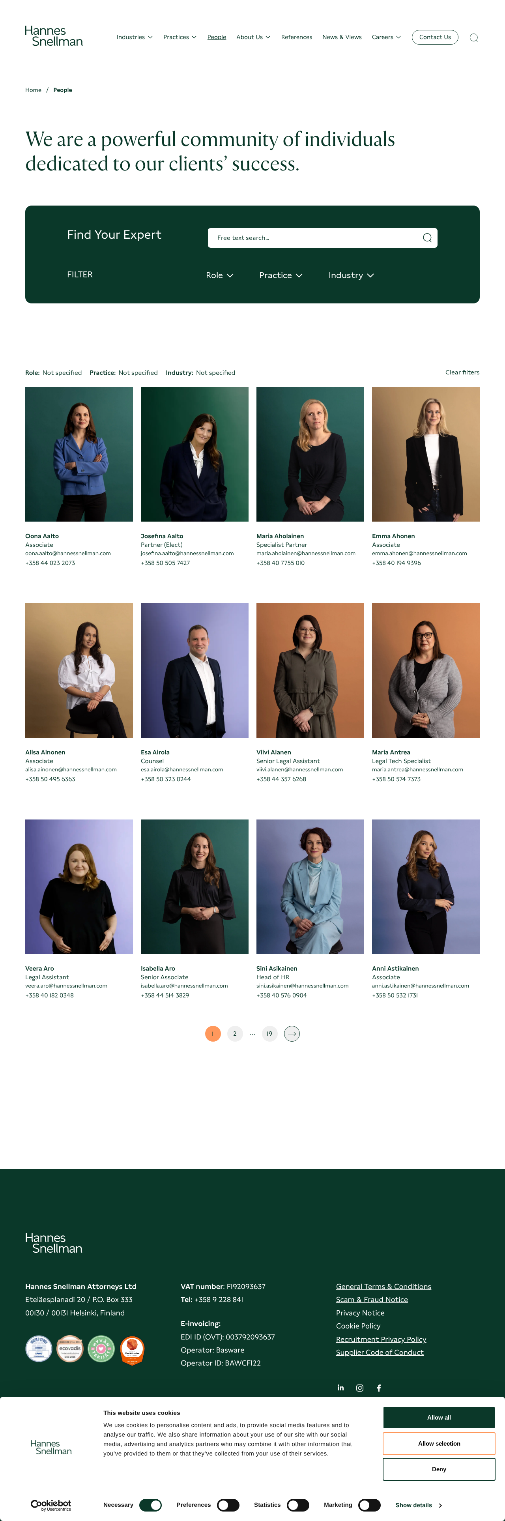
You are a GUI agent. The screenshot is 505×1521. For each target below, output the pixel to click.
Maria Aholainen (280, 536)
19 (272, 1036)
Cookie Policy (358, 1325)
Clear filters (462, 372)
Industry (350, 275)
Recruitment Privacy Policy (381, 1339)
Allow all (439, 1417)
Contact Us (435, 37)
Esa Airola (155, 752)
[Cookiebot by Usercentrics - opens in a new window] (51, 1506)
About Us (249, 37)
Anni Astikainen (395, 968)
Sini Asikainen (276, 968)
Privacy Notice (360, 1312)
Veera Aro (39, 968)
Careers (382, 37)
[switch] (228, 1503)
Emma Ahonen (393, 536)
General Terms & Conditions (383, 1286)
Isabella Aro (158, 968)
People (217, 37)
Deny (439, 1469)
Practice (280, 275)
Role (220, 275)
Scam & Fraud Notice (372, 1299)
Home (33, 90)
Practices (176, 37)
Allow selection (439, 1443)
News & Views (342, 37)
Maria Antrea (391, 752)
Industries (131, 37)
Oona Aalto (42, 536)
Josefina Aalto (162, 536)
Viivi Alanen (273, 752)
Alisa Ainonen (45, 752)
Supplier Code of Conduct (380, 1352)
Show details (414, 1505)
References (296, 37)
